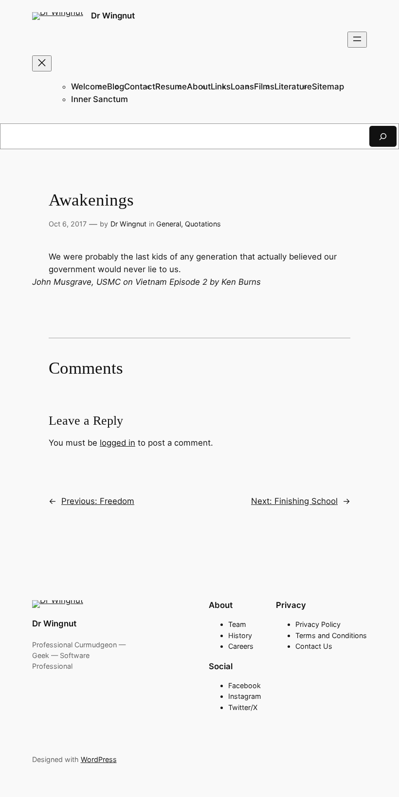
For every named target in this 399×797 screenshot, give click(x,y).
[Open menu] (357, 40)
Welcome (89, 86)
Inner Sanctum (99, 99)
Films (264, 86)
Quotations (203, 224)
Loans (242, 86)
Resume (171, 86)
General (168, 224)
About (199, 86)
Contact (139, 86)
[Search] (383, 136)
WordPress (99, 759)
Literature (293, 86)
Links (221, 86)
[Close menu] (42, 63)
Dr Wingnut (113, 15)
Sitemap (328, 86)
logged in (117, 443)
